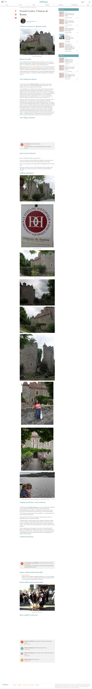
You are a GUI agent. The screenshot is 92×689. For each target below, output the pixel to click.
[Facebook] (15, 11)
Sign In (83, 2)
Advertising (37, 684)
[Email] (15, 18)
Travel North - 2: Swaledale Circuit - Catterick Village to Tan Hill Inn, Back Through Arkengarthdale (70, 47)
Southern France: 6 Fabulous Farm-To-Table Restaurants (69, 61)
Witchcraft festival (25, 575)
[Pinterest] (15, 14)
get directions (27, 145)
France (66, 19)
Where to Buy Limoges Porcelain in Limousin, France (70, 68)
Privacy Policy (31, 684)
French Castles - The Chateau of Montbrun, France (69, 14)
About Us (14, 684)
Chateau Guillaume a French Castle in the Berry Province (69, 29)
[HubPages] (43, 2)
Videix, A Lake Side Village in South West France (69, 22)
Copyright (19, 684)
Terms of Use (24, 684)
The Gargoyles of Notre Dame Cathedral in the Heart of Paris (70, 76)
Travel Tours (68, 43)
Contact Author (28, 22)
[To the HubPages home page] (5, 685)
